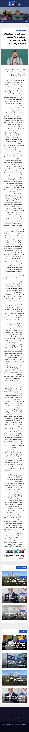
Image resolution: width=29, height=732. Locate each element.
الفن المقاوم (23, 640)
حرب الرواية (23, 658)
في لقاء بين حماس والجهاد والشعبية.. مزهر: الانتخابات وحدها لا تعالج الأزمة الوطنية (14, 615)
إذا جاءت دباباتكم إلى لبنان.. (9, 556)
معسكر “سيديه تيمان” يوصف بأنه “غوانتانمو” (19, 557)
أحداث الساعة (19, 30)
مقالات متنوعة (17, 658)
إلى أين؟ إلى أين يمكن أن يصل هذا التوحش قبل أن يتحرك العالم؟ (15, 662)
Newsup (24, 724)
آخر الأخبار (24, 30)
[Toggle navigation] (14, 21)
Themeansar (15, 725)
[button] (2, 21)
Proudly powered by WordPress (9, 724)
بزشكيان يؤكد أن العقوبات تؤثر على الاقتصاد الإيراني (15, 597)
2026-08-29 (20, 647)
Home (16, 728)
